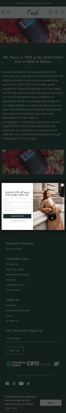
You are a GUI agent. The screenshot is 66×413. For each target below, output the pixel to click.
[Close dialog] (62, 185)
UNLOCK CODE (17, 216)
